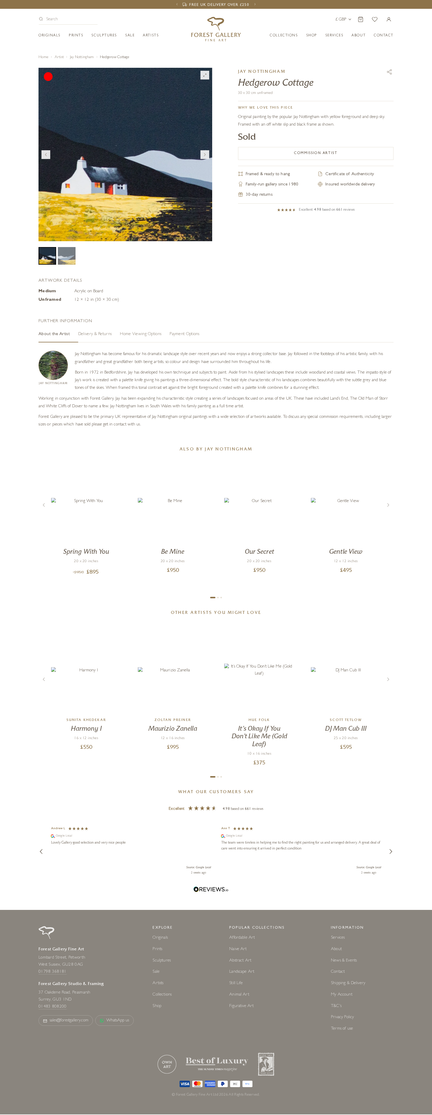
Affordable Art (242, 938)
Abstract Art (240, 961)
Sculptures (104, 36)
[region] (216, 851)
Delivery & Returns (95, 334)
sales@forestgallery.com (69, 1020)
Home (43, 57)
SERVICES (334, 36)
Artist (59, 57)
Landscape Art (241, 972)
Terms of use (342, 1029)
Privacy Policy (342, 1017)
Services (338, 938)
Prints (76, 36)
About (358, 36)
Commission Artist (316, 153)
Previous (45, 154)
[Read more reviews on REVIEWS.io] (211, 890)
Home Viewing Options (140, 334)
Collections (284, 36)
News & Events (344, 961)
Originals (49, 36)
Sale (130, 36)
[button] (68, 20)
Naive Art (238, 949)
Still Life (236, 983)
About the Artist (54, 334)
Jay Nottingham (82, 57)
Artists (151, 36)
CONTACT (384, 36)
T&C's (336, 1006)
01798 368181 (52, 972)
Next (204, 154)
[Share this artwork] (389, 72)
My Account (341, 995)
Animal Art (239, 995)
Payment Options (185, 334)
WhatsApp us (117, 1020)
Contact (338, 972)
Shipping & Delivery (348, 983)
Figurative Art (241, 1006)
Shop (311, 36)
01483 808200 (52, 1007)
